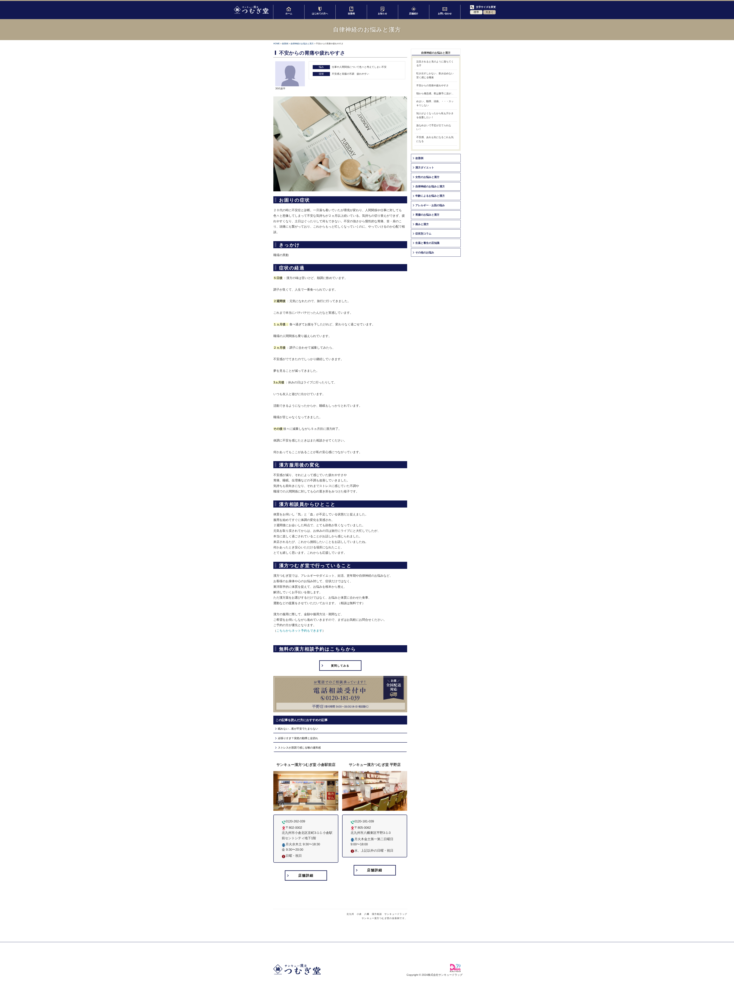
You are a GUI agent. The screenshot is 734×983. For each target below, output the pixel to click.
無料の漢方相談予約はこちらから (317, 649)
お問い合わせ (445, 13)
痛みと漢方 (422, 224)
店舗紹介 (413, 13)
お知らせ (382, 13)
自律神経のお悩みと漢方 (302, 43)
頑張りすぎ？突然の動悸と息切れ (298, 738)
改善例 (351, 13)
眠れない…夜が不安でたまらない (298, 728)
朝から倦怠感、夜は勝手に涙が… (435, 93)
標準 (476, 12)
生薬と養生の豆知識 (427, 242)
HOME (276, 43)
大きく (490, 12)
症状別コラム (423, 233)
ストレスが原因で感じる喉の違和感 (299, 747)
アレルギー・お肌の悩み (430, 205)
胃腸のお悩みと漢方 (427, 214)
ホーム (288, 13)
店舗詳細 (305, 875)
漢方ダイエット (424, 167)
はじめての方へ (320, 13)
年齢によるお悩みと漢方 (430, 195)
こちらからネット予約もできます (299, 630)
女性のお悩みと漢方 (427, 177)
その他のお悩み (424, 252)
